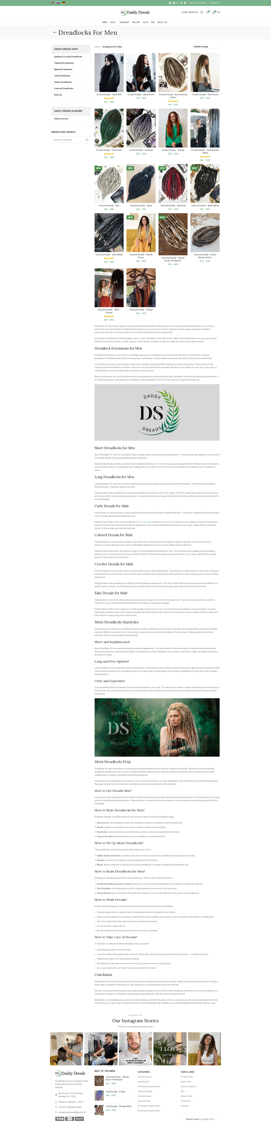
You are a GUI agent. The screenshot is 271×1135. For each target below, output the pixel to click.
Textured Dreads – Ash (109, 205)
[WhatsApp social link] (177, 3)
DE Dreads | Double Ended (149, 1106)
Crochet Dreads (144, 1077)
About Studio (187, 1096)
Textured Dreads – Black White (109, 254)
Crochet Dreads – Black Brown (141, 94)
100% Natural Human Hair (149, 1086)
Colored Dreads (144, 1096)
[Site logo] (135, 12)
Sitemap (184, 1106)
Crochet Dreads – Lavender (141, 150)
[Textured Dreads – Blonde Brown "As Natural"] (99, 1081)
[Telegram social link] (185, 3)
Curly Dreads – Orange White (118, 1106)
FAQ (182, 1091)
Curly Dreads (143, 1082)
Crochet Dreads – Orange (173, 150)
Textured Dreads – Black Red (173, 205)
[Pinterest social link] (174, 3)
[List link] (72, 1095)
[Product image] (109, 72)
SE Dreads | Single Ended (149, 1111)
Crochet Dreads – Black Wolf (109, 94)
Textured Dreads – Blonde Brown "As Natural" (117, 1078)
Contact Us (186, 1101)
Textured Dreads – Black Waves (205, 205)
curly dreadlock (145, 522)
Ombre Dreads (144, 1101)
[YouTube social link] (170, 3)
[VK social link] (181, 3)
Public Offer (186, 1082)
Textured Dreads (145, 1091)
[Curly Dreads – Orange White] (99, 1110)
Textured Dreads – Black (141, 205)
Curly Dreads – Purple (115, 1091)
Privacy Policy (187, 1077)
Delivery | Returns (188, 1086)
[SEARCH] (87, 139)
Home (97, 47)
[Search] (202, 12)
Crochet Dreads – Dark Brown (205, 94)
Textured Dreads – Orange (141, 310)
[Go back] (54, 32)
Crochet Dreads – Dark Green (109, 150)
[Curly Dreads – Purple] (99, 1095)
